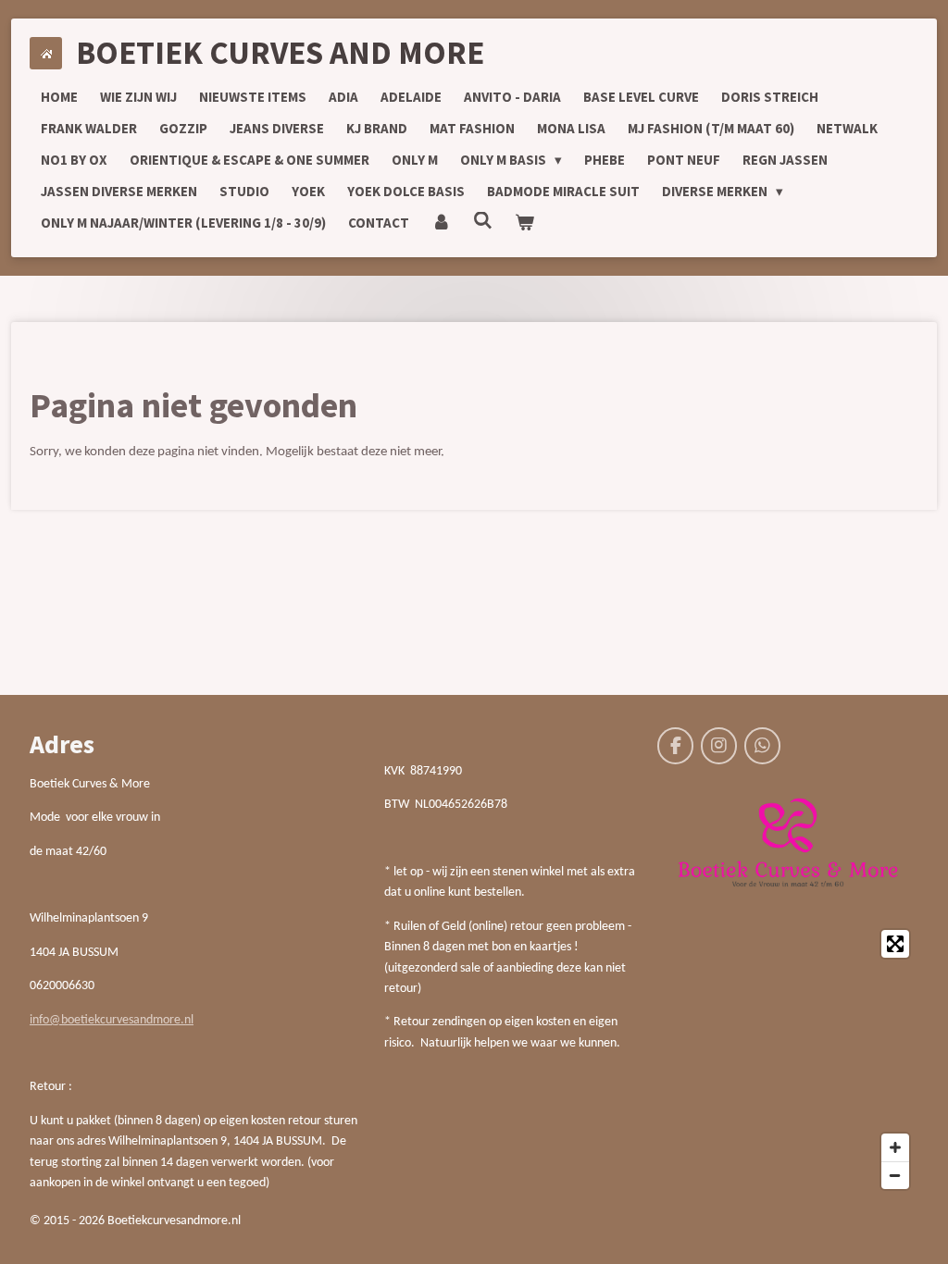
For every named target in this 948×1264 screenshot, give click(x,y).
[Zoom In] (895, 1147)
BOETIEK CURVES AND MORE (280, 52)
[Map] (787, 1059)
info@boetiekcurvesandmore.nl (111, 1020)
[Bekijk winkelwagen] (524, 223)
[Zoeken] (483, 220)
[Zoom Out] (895, 1175)
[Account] (441, 223)
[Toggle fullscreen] (895, 944)
